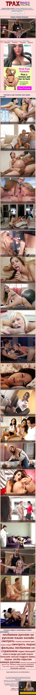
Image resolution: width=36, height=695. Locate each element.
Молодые (7, 42)
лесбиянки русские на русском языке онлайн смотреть (17, 638)
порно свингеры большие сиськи (22, 667)
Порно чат (21, 13)
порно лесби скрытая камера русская (16, 661)
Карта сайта (16, 689)
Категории (14, 13)
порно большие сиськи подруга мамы (17, 655)
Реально (30, 42)
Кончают (15, 42)
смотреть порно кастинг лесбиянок (22, 664)
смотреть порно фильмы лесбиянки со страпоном (18, 648)
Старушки (23, 42)
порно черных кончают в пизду (10, 666)
